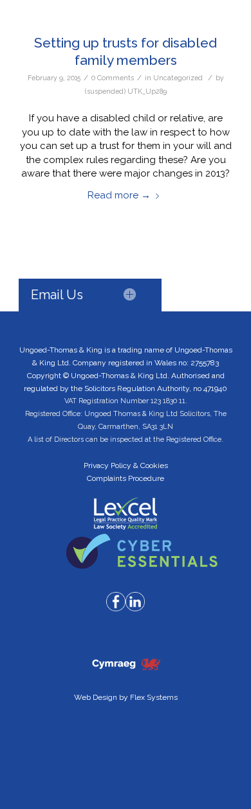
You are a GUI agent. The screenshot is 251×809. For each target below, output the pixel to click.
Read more (119, 195)
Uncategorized (178, 78)
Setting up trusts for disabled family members (125, 51)
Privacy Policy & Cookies (126, 465)
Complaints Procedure (125, 478)
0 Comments (112, 78)
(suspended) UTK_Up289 (126, 91)
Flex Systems (154, 697)
